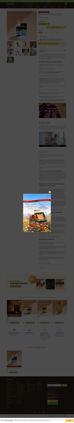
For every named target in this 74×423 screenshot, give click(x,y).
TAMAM (69, 420)
